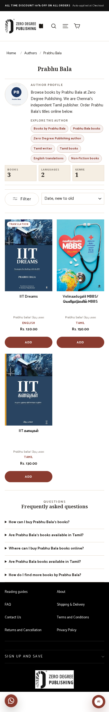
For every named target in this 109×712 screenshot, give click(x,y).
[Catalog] (41, 26)
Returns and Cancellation (23, 630)
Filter (25, 199)
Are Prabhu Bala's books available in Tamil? (46, 535)
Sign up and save (24, 656)
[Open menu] (65, 26)
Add (29, 342)
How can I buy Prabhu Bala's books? (39, 522)
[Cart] (77, 26)
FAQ (8, 604)
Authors (30, 53)
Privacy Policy (66, 630)
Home (11, 53)
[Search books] (53, 26)
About (61, 592)
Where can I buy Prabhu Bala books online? (46, 548)
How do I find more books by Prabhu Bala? (45, 575)
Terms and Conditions (73, 617)
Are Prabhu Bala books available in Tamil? (45, 562)
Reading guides (16, 592)
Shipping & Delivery (71, 604)
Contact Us (13, 617)
